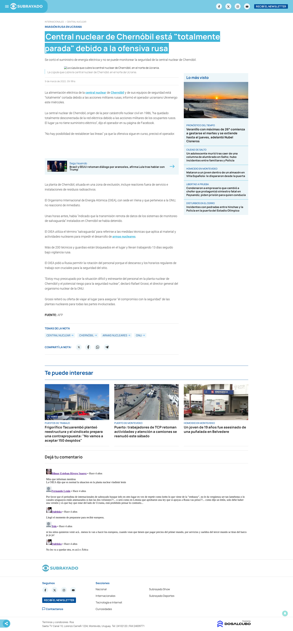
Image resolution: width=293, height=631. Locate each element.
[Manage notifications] (285, 613)
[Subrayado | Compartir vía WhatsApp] (97, 347)
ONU (139, 335)
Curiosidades (104, 609)
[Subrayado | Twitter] (228, 6)
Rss (72, 622)
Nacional (101, 589)
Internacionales (54, 22)
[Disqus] (146, 510)
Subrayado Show (159, 589)
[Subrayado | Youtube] (247, 6)
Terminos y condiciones (55, 622)
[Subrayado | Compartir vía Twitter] (79, 347)
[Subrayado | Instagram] (237, 6)
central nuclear (76, 22)
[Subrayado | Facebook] (219, 6)
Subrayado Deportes (161, 596)
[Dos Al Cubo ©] (234, 626)
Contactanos (54, 608)
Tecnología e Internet (109, 602)
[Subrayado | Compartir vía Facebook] (88, 347)
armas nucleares (123, 236)
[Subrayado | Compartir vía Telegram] (107, 347)
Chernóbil (117, 92)
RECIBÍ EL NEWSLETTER (271, 6)
